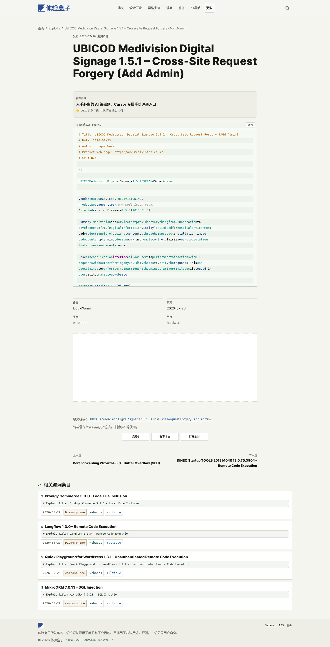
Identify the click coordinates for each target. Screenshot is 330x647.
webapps (80, 323)
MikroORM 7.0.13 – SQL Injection (74, 587)
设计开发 (136, 8)
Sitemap (270, 625)
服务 (181, 8)
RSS (281, 625)
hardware (174, 323)
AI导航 (195, 8)
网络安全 (154, 8)
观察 (169, 8)
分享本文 (165, 436)
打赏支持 (194, 436)
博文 (121, 8)
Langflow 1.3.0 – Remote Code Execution (81, 526)
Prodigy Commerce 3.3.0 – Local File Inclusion (86, 496)
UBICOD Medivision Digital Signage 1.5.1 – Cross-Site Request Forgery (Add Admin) (150, 419)
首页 (41, 28)
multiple (114, 512)
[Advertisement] (165, 367)
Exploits (54, 28)
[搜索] (287, 8)
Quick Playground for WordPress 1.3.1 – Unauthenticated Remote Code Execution (116, 557)
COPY (250, 125)
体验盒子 (57, 640)
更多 (209, 8)
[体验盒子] (54, 8)
